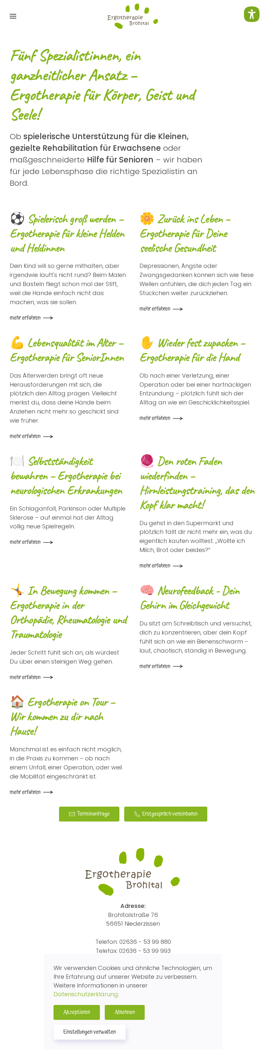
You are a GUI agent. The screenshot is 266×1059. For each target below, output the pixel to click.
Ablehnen (125, 1012)
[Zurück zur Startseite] (133, 16)
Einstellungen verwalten (89, 1032)
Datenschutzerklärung (86, 994)
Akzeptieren (76, 1012)
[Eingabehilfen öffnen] (252, 14)
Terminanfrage (93, 814)
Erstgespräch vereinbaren (170, 814)
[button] (13, 16)
